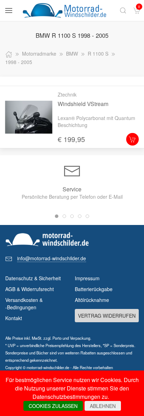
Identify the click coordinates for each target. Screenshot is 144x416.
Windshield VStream (83, 104)
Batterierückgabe (94, 288)
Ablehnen (103, 405)
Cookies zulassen (53, 405)
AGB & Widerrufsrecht (29, 288)
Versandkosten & (24, 303)
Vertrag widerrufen (107, 315)
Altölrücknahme (92, 299)
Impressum (87, 278)
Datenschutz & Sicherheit (33, 278)
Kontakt (13, 318)
